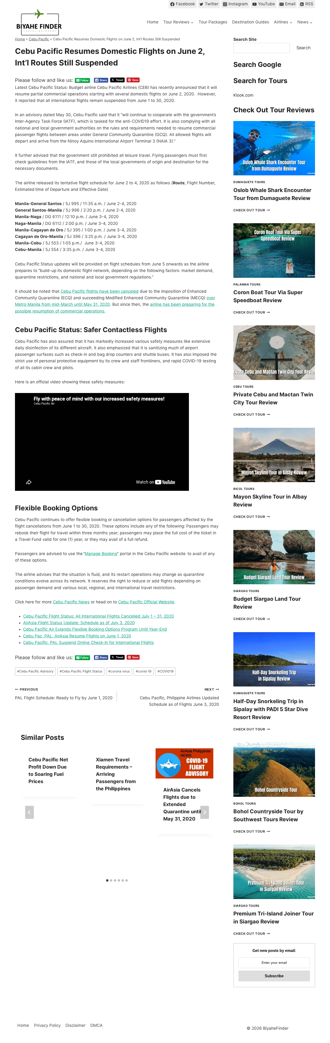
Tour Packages (213, 22)
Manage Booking (101, 553)
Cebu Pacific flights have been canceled (100, 291)
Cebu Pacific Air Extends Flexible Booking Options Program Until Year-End (95, 629)
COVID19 (165, 671)
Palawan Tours (247, 284)
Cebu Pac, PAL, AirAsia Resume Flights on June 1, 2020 (77, 636)
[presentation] (274, 148)
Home (152, 22)
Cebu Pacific (39, 39)
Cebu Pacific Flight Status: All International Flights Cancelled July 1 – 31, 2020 (98, 616)
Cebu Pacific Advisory (35, 671)
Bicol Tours (244, 489)
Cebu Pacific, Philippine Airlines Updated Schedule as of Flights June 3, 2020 (179, 697)
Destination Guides (250, 22)
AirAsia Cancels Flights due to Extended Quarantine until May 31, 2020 (182, 804)
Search (303, 47)
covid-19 (143, 671)
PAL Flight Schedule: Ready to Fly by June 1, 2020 (64, 693)
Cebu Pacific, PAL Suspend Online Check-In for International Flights (88, 642)
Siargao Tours (246, 591)
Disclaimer (75, 1025)
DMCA (96, 1025)
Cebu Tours (243, 386)
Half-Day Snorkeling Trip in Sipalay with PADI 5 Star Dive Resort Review (270, 709)
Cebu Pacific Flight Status (81, 671)
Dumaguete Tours (249, 182)
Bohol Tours (244, 803)
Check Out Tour (251, 210)
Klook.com (243, 95)
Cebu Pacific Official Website (146, 602)
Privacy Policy (47, 1025)
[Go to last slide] (29, 806)
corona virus (119, 671)
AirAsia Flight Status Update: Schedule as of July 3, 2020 (79, 622)
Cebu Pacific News (71, 602)
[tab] (107, 869)
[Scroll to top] (318, 999)
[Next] (204, 806)
